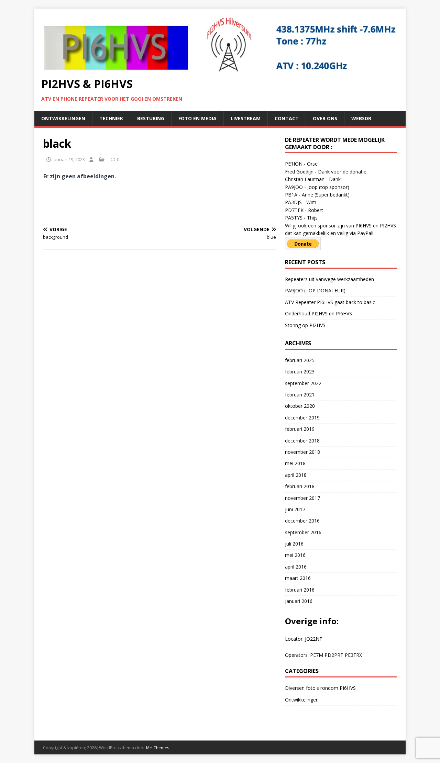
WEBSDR (361, 118)
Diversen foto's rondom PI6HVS (320, 688)
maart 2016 (298, 578)
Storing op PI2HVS (305, 325)
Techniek (111, 118)
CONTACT (287, 118)
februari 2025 (300, 360)
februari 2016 (300, 589)
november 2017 (302, 498)
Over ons (325, 118)
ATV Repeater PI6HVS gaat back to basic (330, 302)
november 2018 (302, 452)
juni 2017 (295, 509)
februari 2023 (300, 371)
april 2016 (296, 566)
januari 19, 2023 (69, 159)
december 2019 (302, 417)
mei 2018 (295, 463)
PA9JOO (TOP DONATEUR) (315, 290)
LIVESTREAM (246, 118)
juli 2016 (294, 543)
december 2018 (302, 440)
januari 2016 (298, 601)
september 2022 (303, 383)
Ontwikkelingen (63, 118)
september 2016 (303, 532)
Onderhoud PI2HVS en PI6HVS (318, 313)
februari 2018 (300, 486)
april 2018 (296, 475)
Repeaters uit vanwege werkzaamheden (329, 279)
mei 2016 (295, 555)
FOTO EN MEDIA (197, 118)
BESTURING (150, 118)
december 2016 (302, 520)
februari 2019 (300, 429)
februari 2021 (300, 394)
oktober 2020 (300, 406)
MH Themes (157, 748)
